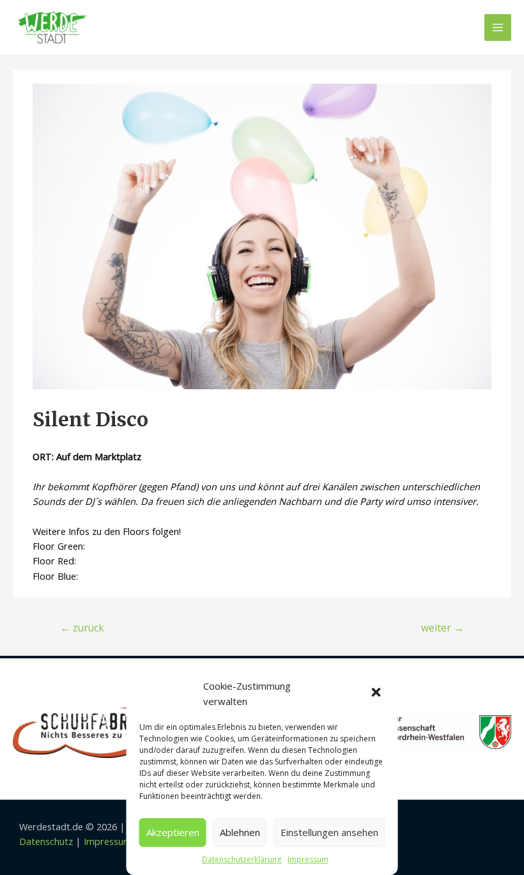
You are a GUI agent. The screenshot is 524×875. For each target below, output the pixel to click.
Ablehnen (240, 832)
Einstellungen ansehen (329, 832)
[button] (377, 693)
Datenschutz (46, 841)
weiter (442, 628)
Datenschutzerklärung (241, 859)
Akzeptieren (172, 832)
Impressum (308, 859)
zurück (82, 628)
